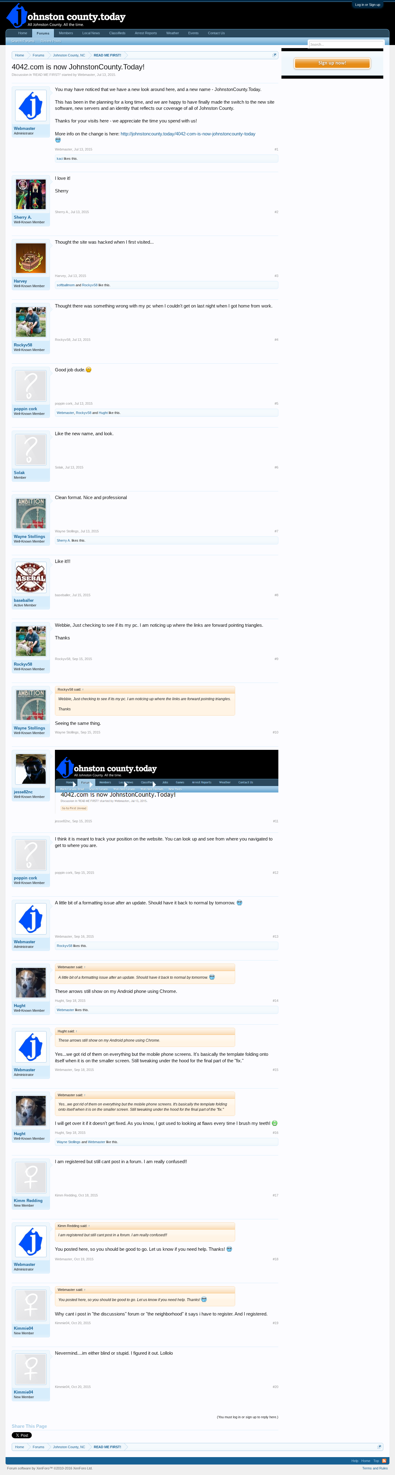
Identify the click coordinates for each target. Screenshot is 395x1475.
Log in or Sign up (367, 4)
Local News (91, 33)
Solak (19, 472)
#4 (276, 339)
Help (354, 1461)
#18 (275, 1259)
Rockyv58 (90, 285)
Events (193, 33)
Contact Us (216, 33)
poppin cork (25, 409)
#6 (276, 467)
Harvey (20, 281)
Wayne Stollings (29, 536)
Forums (43, 33)
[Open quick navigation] (274, 55)
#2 (276, 212)
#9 (276, 659)
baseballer (24, 600)
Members (66, 33)
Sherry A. (23, 217)
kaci (60, 158)
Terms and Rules (375, 1468)
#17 (275, 1195)
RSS (384, 1461)
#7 (276, 531)
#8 (276, 595)
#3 (276, 276)
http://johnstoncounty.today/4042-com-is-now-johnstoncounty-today (188, 133)
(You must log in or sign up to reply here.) (247, 1417)
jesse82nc (23, 792)
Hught (103, 413)
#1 (276, 149)
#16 (275, 1132)
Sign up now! (332, 63)
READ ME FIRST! (46, 74)
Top (376, 1461)
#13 (275, 936)
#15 (275, 1070)
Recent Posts (51, 41)
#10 (275, 732)
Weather (172, 33)
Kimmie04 (23, 1328)
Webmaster (86, 74)
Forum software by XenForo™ (50, 1468)
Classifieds (117, 33)
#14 (275, 1000)
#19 (275, 1323)
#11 (275, 821)
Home (22, 33)
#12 (275, 872)
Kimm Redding (28, 1200)
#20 (275, 1387)
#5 (276, 403)
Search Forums (23, 41)
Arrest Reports (146, 33)
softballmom (66, 285)
